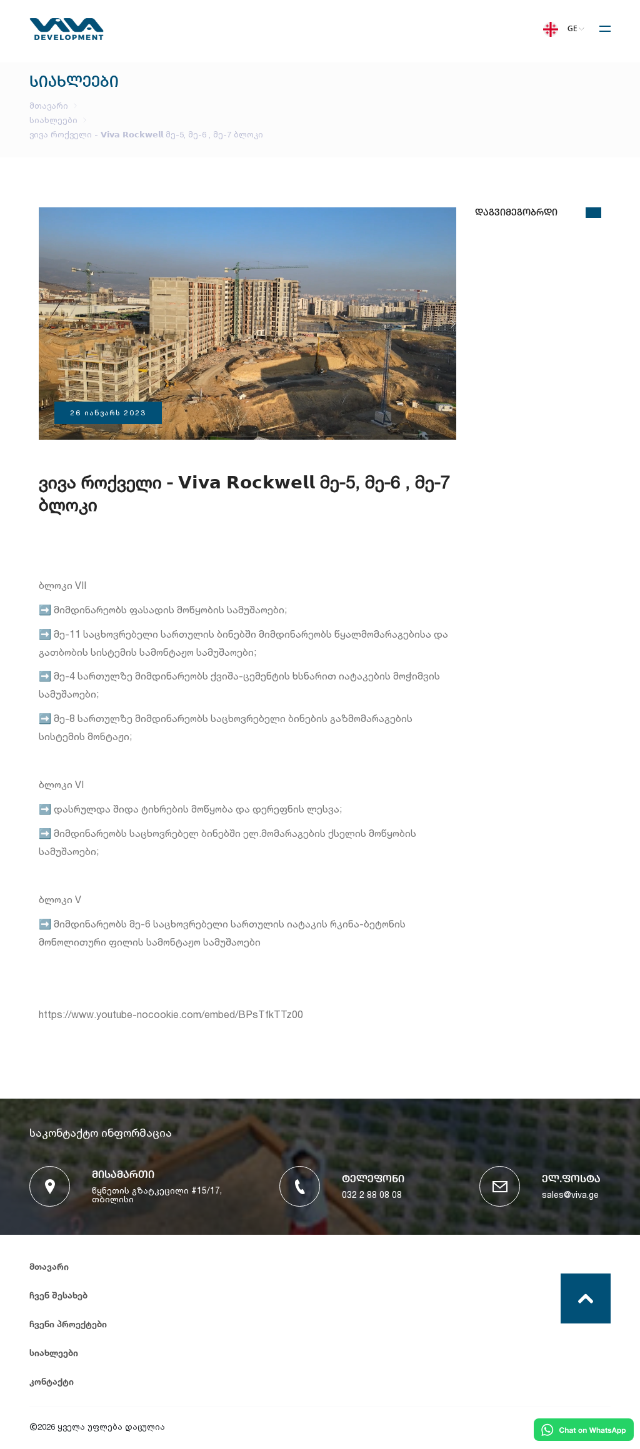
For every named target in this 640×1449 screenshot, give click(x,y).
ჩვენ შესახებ (58, 1295)
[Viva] (66, 36)
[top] (586, 1298)
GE (573, 29)
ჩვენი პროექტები (68, 1323)
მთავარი (48, 106)
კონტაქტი (51, 1381)
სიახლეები (53, 120)
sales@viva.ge (570, 1194)
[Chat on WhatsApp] (584, 1430)
